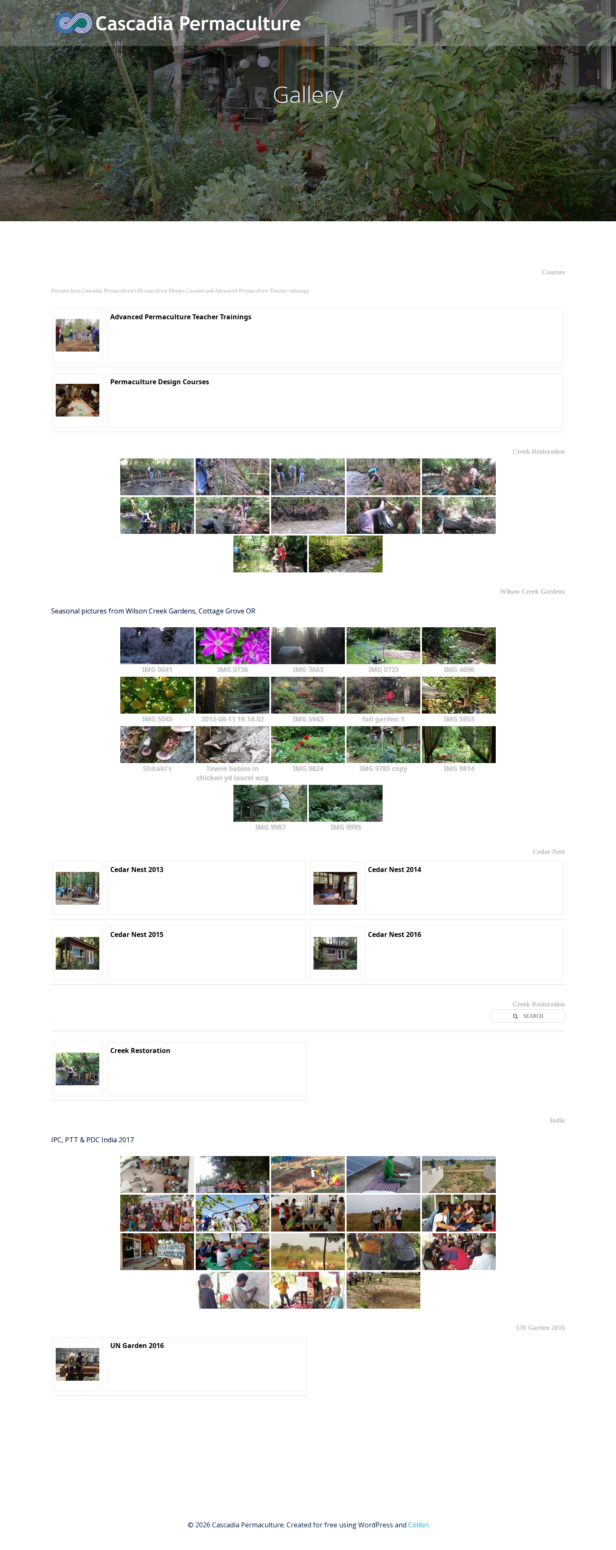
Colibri (418, 1524)
